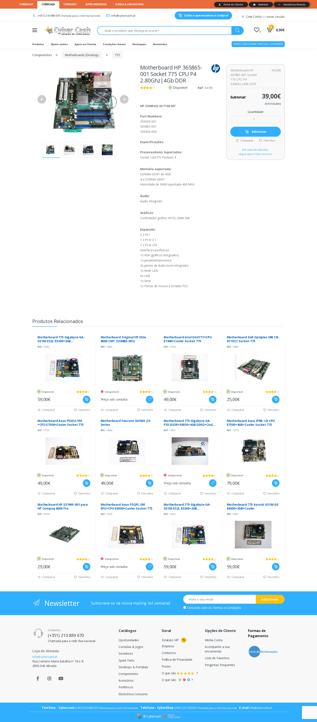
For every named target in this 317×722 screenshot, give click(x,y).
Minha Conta (213, 640)
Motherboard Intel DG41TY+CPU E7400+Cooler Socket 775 (188, 339)
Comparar (246, 140)
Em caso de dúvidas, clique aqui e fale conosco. (255, 152)
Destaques (139, 44)
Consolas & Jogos (131, 647)
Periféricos (126, 687)
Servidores (126, 653)
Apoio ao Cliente (85, 44)
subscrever (269, 599)
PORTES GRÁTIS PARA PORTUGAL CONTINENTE (258, 44)
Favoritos (269, 140)
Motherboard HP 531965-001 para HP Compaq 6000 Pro (63, 506)
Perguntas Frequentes (220, 665)
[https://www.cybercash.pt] (67, 30)
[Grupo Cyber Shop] (171, 716)
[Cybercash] (139, 716)
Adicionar (258, 132)
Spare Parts (126, 660)
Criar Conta (253, 16)
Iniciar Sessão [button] (276, 17)
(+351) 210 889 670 (49, 15)
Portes (166, 666)
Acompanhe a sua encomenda (217, 649)
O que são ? (180, 673)
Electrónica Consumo (133, 694)
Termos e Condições (227, 608)
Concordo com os (214, 608)
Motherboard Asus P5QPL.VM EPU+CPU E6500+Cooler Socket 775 (127, 506)
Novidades (160, 44)
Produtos (38, 44)
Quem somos (59, 44)
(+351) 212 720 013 (185, 708)
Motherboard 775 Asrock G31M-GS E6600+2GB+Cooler (253, 506)
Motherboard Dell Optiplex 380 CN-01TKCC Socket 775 (253, 339)
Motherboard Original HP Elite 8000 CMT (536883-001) (123, 339)
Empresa (168, 646)
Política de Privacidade (177, 659)
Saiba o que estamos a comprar (206, 15)
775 (117, 55)
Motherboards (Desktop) (82, 55)
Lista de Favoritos (217, 658)
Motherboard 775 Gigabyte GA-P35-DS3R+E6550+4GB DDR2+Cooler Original (190, 423)
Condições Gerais (114, 44)
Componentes (42, 55)
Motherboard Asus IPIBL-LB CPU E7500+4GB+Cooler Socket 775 (251, 423)
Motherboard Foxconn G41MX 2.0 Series (125, 423)
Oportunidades (129, 640)
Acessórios (126, 680)
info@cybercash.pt (123, 15)
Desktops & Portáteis (133, 667)
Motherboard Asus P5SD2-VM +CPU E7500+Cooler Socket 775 (61, 423)
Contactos (169, 653)
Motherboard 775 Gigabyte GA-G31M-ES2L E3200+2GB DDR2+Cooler (61, 339)
